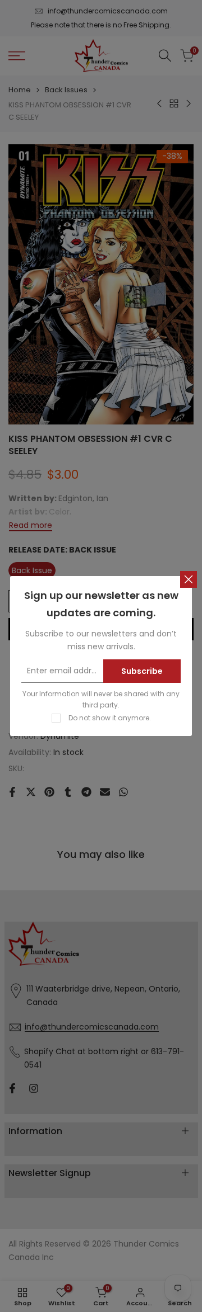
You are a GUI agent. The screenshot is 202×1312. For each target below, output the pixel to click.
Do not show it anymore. (109, 718)
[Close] (188, 579)
